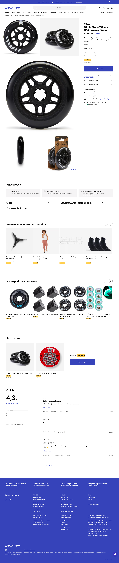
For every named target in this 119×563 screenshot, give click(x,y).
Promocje (75, 12)
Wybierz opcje (82, 362)
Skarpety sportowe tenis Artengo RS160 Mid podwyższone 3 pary (97, 258)
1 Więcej (73, 169)
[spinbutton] (90, 54)
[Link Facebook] (6, 499)
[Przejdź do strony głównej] (12, 8)
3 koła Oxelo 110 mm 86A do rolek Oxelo (19, 373)
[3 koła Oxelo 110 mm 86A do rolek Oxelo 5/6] (59, 153)
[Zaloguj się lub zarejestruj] (108, 8)
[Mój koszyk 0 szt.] (112, 8)
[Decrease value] (86, 54)
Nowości (82, 12)
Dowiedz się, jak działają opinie (14, 424)
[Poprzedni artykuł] (106, 224)
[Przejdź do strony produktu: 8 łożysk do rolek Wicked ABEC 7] (50, 357)
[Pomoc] (104, 8)
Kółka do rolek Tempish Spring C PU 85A (19, 314)
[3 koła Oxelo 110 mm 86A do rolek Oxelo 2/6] (20, 37)
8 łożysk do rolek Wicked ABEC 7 (46, 373)
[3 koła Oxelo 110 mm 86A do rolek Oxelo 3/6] (40, 95)
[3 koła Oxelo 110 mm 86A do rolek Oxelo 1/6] (59, 37)
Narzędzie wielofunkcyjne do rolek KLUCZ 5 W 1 (17, 258)
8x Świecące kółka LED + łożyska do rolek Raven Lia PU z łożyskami (98, 315)
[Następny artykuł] (111, 224)
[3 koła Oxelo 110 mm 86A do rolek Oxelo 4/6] (20, 153)
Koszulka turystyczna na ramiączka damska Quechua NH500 (44, 258)
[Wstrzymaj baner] (110, 2)
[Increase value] (94, 54)
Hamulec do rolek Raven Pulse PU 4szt (45, 314)
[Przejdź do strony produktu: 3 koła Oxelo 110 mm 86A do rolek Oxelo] (20, 357)
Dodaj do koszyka (98, 69)
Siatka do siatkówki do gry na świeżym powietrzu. (72, 258)
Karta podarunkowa (107, 12)
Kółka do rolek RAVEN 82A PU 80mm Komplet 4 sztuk (71, 315)
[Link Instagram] (10, 499)
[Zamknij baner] (112, 2)
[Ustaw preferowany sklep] (100, 8)
